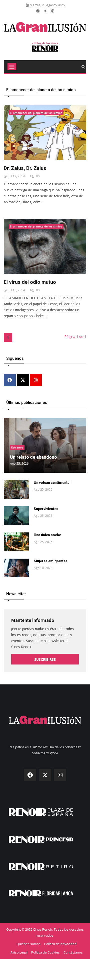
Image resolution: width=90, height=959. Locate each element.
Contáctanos (73, 952)
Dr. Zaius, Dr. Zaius (25, 168)
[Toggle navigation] (12, 66)
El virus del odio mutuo (30, 282)
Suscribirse (45, 659)
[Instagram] (36, 380)
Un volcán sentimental (52, 483)
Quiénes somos (28, 944)
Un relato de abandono (33, 457)
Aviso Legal (19, 952)
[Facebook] (10, 380)
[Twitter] (23, 380)
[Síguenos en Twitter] (45, 11)
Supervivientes (46, 509)
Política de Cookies (45, 952)
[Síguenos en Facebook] (38, 11)
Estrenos (17, 447)
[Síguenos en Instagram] (52, 11)
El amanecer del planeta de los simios (36, 113)
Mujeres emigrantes (51, 561)
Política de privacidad (60, 944)
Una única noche (47, 535)
